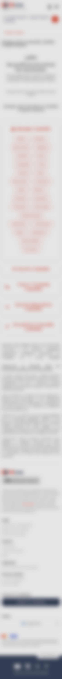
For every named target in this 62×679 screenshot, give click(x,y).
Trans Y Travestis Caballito (33, 286)
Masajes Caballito (33, 129)
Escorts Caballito (33, 269)
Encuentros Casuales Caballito (33, 326)
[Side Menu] (56, 6)
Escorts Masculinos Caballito (33, 307)
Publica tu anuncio (31, 602)
